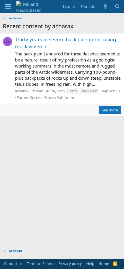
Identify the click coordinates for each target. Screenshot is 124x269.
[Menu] (8, 6)
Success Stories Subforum (52, 97)
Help (90, 263)
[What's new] (105, 6)
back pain (89, 91)
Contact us (13, 263)
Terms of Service (41, 263)
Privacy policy (70, 263)
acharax (22, 91)
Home (103, 263)
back (73, 91)
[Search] (117, 6)
